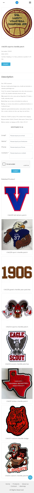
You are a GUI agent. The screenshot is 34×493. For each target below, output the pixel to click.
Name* (4, 141)
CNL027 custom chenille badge (17, 438)
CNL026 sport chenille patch (17, 252)
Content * (5, 153)
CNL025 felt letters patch (17, 215)
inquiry (5, 64)
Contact (14, 486)
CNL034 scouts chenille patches (17, 364)
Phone (3, 147)
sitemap (23, 486)
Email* (3, 135)
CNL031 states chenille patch (17, 401)
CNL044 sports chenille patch (17, 327)
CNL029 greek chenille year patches (17, 290)
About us (25, 484)
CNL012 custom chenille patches (17, 476)
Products (16, 484)
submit (15, 171)
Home (8, 484)
